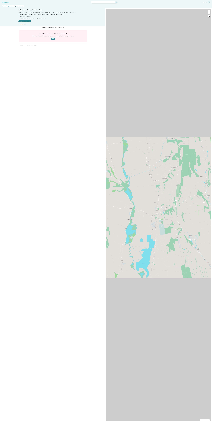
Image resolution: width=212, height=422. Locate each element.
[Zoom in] (209, 11)
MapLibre (201, 419)
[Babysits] (5, 2)
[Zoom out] (209, 13)
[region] (158, 215)
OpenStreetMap (206, 419)
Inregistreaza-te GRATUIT (25, 21)
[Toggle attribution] (210, 420)
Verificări (11, 6)
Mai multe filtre (19, 6)
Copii (5, 6)
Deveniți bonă (203, 2)
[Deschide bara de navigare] (209, 2)
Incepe (53, 38)
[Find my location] (209, 16)
